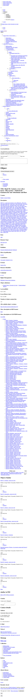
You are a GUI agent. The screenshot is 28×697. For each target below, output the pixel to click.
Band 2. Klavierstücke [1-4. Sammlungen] (14, 321)
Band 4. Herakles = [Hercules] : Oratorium (14, 322)
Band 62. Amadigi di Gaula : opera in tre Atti (15, 428)
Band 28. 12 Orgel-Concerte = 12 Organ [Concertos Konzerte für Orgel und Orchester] (16, 367)
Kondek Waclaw (14, 71)
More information (14, 690)
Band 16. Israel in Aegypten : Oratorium (14, 346)
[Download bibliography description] (1, 502)
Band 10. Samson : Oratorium (12, 329)
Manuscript (16, 80)
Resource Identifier (10, 123)
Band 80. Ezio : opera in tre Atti (12, 450)
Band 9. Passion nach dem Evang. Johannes (15, 328)
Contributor (8, 119)
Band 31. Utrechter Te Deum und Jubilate (14, 372)
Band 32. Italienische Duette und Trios (14, 373)
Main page (3, 640)
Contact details (6, 677)
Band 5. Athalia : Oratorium (11, 323)
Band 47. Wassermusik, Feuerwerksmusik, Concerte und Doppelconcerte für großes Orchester (16, 398)
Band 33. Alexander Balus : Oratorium (14, 374)
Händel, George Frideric (6, 197)
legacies (14, 81)
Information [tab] (5, 184)
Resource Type (9, 121)
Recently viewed (8, 135)
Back (2, 32)
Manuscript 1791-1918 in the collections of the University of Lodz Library (19, 88)
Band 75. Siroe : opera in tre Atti (12, 445)
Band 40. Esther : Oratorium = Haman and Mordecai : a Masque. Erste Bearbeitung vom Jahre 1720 (16, 383)
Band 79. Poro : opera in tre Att (12, 449)
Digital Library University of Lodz (10, 285)
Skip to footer (6, 5)
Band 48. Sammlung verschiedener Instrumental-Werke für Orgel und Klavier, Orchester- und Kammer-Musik (16, 401)
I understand (21, 690)
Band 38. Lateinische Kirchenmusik (13, 380)
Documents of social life (16, 67)
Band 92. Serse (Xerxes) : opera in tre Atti (14, 466)
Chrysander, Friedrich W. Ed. (7, 260)
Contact (7, 42)
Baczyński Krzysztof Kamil (19, 85)
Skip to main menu (7, 1)
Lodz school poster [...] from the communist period (17, 61)
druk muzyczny (4, 242)
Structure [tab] (5, 186)
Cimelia (10, 52)
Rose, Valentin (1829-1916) (19, 83)
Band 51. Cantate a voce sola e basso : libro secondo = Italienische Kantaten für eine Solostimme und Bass (16, 407)
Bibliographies (9, 46)
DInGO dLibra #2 (13, 687)
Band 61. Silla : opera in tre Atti (12, 427)
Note (7, 132)
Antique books (12, 89)
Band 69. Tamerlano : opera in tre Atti (13, 438)
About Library (6, 35)
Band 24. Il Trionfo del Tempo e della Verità (15, 360)
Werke (4, 319)
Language (8, 126)
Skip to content (6, 4)
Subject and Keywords (10, 113)
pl (4, 9)
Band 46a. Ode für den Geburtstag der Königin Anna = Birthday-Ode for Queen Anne (15, 394)
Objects (7, 138)
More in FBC (3, 594)
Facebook (8, 15)
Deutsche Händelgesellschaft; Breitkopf (9, 249)
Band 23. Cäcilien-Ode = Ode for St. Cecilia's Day (16, 359)
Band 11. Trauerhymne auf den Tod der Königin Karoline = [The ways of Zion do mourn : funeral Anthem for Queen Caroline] (16, 332)
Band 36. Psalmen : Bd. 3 (11, 378)
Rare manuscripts (16, 78)
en (3, 9)
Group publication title (13, 111)
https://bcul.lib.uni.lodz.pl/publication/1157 (9, 306)
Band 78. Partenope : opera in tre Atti (13, 448)
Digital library (8, 38)
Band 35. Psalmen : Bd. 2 (11, 376)
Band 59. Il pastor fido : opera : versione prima (15, 425)
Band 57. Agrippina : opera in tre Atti (13, 422)
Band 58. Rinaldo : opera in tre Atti (13, 423)
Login (4, 21)
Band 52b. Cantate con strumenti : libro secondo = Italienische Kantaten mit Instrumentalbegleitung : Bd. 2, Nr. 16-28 (16, 414)
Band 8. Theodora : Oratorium (12, 327)
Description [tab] (5, 183)
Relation (7, 127)
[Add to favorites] (1, 177)
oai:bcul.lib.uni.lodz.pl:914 (6, 270)
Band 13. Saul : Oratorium (11, 339)
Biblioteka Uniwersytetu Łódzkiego (8, 280)
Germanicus (13, 94)
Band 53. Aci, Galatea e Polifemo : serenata (15, 416)
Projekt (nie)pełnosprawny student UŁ (13, 105)
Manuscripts (12, 75)
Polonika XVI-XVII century (17, 95)
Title (8, 108)
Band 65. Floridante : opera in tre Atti (13, 433)
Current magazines (9, 48)
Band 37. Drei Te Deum (11, 379)
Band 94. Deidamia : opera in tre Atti (13, 468)
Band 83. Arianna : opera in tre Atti (13, 454)
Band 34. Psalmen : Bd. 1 (11, 375)
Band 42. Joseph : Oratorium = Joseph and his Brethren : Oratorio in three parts (15, 388)
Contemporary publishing (11, 102)
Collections (5, 43)
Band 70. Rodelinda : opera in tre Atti (13, 439)
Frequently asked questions (11, 41)
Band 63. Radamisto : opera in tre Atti (13, 429)
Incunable (10, 72)
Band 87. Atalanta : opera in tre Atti (13, 460)
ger (3, 275)
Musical (10, 74)
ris (3, 173)
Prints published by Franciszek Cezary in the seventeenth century (19, 93)
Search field (3, 143)
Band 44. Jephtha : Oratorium (12, 392)
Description (8, 114)
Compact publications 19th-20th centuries (14, 103)
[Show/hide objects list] (8, 53)
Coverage (8, 128)
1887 (2, 237)
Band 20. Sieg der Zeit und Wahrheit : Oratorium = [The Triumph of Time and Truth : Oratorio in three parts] (16, 354)
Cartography (10, 73)
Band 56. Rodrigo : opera (11, 421)
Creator (7, 112)
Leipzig (2, 255)
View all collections (7, 655)
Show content (6, 179)
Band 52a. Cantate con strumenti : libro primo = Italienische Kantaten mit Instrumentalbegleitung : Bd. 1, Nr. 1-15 (16, 411)
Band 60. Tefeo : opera (10, 426)
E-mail (7, 14)
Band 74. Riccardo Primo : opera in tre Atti (14, 443)
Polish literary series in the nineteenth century (15, 100)
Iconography (12, 68)
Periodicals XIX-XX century (12, 47)
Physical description (10, 134)
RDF (2, 311)
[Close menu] (1, 25)
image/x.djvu (3, 265)
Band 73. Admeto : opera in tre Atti (13, 442)
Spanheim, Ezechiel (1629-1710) (20, 86)
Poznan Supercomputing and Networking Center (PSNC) (12, 688)
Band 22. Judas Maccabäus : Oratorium (14, 358)
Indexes (5, 106)
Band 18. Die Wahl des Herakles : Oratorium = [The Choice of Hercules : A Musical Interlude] (16, 349)
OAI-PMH (3, 316)
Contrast (5, 12)
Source (7, 125)
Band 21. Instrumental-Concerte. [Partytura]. (15, 356)
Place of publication (12, 118)
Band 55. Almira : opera (11, 420)
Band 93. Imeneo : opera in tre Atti (13, 467)
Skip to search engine (7, 2)
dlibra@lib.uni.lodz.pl (5, 626)
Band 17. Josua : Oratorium (11, 347)
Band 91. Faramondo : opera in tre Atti (14, 465)
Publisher (9, 115)
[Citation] (2, 177)
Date (7, 120)
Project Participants (10, 39)
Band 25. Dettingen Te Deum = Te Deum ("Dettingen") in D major (14, 362)
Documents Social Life (14, 53)
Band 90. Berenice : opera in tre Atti (13, 463)
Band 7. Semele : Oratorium (11, 326)
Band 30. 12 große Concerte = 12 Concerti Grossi (16, 370)
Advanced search (4, 145)
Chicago (2, 604)
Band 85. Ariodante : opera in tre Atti (13, 458)
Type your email (4, 156)
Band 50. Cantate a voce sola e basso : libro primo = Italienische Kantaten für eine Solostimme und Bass (16, 404)
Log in (2, 682)
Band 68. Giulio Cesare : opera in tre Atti (14, 436)
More (2, 589)
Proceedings (8, 99)
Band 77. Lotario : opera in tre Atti (13, 447)
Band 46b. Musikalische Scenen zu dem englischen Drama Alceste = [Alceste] (16, 396)
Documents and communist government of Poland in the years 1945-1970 (19, 56)
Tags (7, 131)
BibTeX (4, 174)
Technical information (10, 40)
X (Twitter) (8, 17)
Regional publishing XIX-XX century (13, 101)
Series (7, 133)
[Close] (1, 146)
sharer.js (12, 19)
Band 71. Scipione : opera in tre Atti (13, 440)
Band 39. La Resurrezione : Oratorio (13, 381)
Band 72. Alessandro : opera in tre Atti (13, 441)
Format (7, 122)
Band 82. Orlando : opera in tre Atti (13, 453)
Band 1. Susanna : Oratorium (12, 320)
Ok (1, 693)
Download (3, 181)
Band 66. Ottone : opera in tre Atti (13, 434)
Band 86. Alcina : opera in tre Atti (13, 459)
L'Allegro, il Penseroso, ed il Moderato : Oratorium (16, 325)
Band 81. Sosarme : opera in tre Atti (13, 452)
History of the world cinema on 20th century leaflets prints (18, 58)
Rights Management (10, 129)
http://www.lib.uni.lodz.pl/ (6, 631)
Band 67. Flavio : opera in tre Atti (13, 435)
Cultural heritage (10, 49)
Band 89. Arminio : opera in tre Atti (13, 462)
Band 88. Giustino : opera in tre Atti (13, 461)
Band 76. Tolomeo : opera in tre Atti (13, 446)
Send (6, 164)
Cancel (2, 164)
